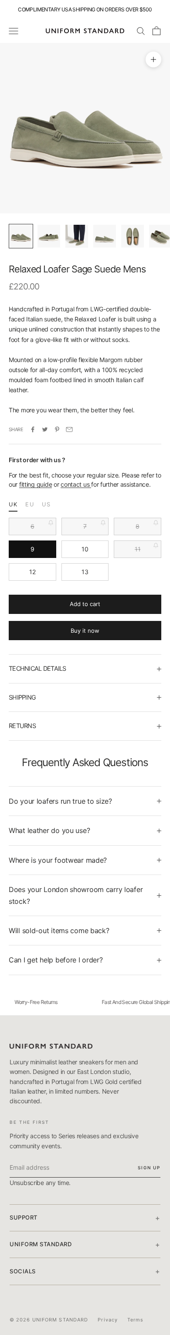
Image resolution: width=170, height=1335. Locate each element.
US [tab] (46, 504)
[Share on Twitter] (44, 429)
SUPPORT (85, 1217)
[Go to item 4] (104, 236)
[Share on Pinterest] (57, 429)
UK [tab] (13, 504)
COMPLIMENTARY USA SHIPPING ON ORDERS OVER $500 (85, 9)
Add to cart (85, 603)
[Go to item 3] (77, 236)
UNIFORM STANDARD (85, 1244)
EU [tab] (29, 504)
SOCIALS (85, 1271)
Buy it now (85, 630)
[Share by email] (69, 429)
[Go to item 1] (21, 236)
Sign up (149, 1167)
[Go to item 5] (132, 236)
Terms (135, 1320)
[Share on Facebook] (32, 429)
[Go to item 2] (49, 236)
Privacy (108, 1320)
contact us (76, 484)
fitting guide (35, 484)
